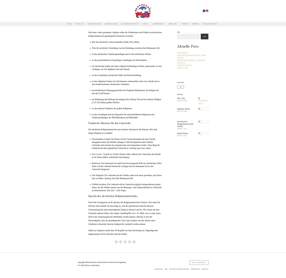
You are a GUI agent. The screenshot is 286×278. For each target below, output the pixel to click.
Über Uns (173, 24)
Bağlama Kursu (183, 109)
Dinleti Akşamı (182, 53)
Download (159, 269)
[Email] (134, 241)
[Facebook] (204, 11)
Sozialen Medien (210, 24)
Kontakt (195, 24)
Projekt (185, 24)
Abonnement (158, 24)
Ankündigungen (94, 24)
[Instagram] (207, 11)
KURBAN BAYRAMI (184, 65)
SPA (166, 269)
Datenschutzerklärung (179, 269)
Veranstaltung (111, 24)
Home (69, 24)
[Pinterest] (125, 241)
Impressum (195, 269)
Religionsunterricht (130, 24)
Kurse (144, 24)
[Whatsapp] (129, 241)
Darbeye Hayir (182, 68)
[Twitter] (120, 241)
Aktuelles (79, 24)
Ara (178, 32)
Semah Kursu (182, 133)
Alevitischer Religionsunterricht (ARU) (185, 124)
